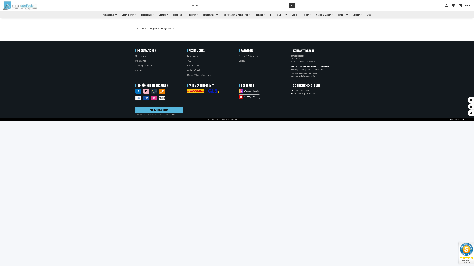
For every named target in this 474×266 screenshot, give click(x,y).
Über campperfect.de (145, 56)
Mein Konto (140, 60)
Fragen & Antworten (248, 56)
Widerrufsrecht (194, 70)
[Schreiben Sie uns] (471, 106)
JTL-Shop (461, 119)
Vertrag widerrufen (159, 109)
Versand (172, 114)
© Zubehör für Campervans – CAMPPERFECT (223, 119)
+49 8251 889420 (302, 90)
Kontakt (139, 70)
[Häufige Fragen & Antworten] (471, 113)
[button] (446, 5)
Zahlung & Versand (144, 65)
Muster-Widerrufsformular (199, 75)
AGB (189, 60)
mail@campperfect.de (305, 93)
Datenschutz (193, 65)
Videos (242, 60)
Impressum (192, 56)
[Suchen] (292, 5)
